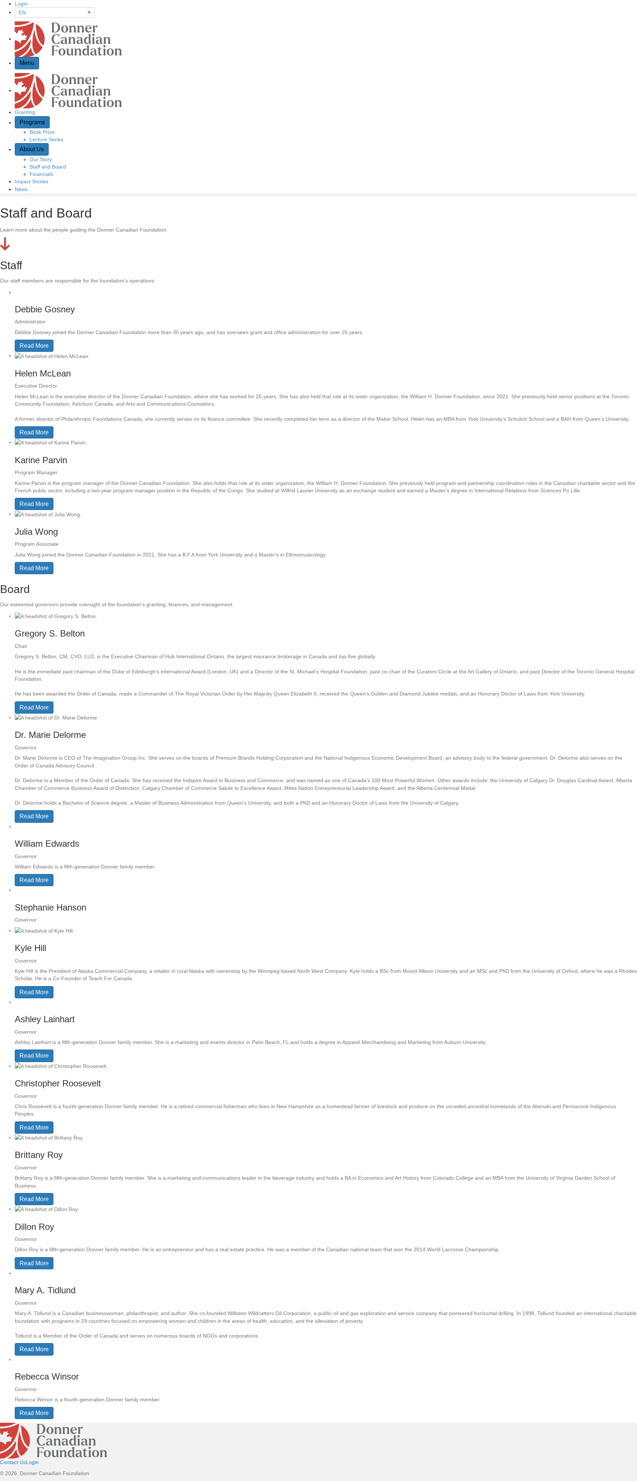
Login (21, 4)
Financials (41, 174)
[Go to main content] (5, 243)
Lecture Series (46, 139)
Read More (34, 346)
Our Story (40, 159)
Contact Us (13, 1462)
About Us (32, 149)
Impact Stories (31, 181)
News (21, 189)
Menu (27, 63)
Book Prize (42, 132)
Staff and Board (47, 167)
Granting (25, 112)
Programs (32, 122)
